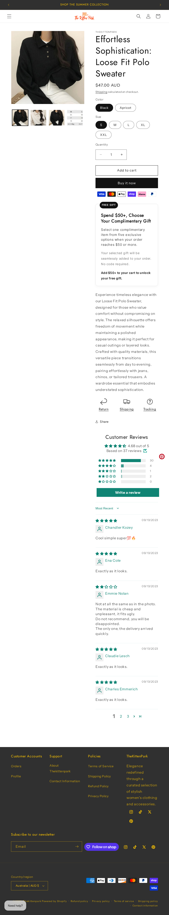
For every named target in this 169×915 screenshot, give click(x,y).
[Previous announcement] (8, 5)
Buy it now (127, 183)
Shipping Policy (99, 776)
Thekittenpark (32, 901)
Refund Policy (98, 786)
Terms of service (124, 901)
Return (104, 409)
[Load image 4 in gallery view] (57, 118)
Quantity (102, 144)
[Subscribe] (77, 846)
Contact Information (65, 781)
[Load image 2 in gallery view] (38, 118)
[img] (106, 520)
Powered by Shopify (54, 901)
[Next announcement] (160, 5)
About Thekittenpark (60, 768)
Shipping (101, 91)
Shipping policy (148, 901)
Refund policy (79, 901)
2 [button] (121, 716)
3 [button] (128, 716)
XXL (103, 135)
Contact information (145, 905)
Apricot (125, 108)
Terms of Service (101, 766)
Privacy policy (101, 901)
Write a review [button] (127, 492)
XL (143, 125)
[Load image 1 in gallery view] (20, 118)
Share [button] (104, 422)
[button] (9, 16)
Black (104, 108)
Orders (16, 766)
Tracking (149, 409)
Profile (16, 776)
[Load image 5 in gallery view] (75, 118)
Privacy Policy (98, 796)
